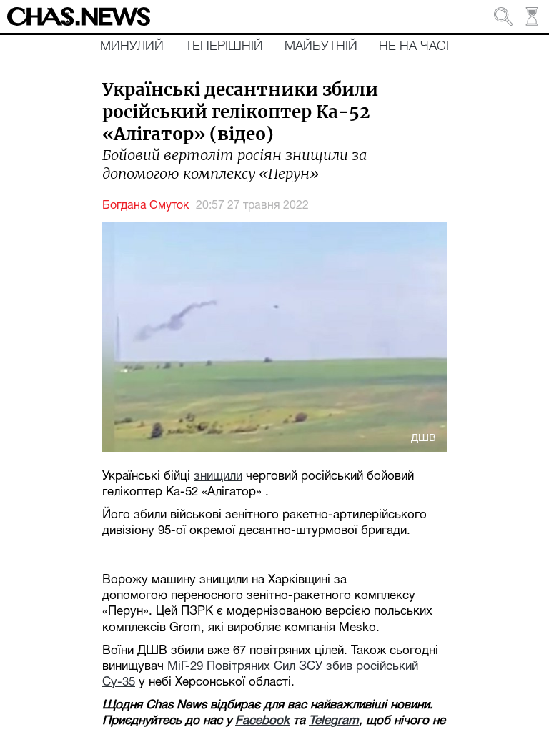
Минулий (132, 46)
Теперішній (224, 46)
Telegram (334, 721)
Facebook (262, 721)
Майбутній (321, 46)
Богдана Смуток (145, 206)
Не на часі (414, 46)
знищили (218, 476)
